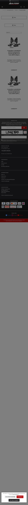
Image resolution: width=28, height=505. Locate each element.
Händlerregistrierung (15, 0)
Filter (15, 17)
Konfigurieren (19, 496)
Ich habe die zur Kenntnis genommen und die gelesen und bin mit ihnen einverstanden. (13, 140)
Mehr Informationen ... (16, 494)
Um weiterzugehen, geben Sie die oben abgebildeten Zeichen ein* (14, 135)
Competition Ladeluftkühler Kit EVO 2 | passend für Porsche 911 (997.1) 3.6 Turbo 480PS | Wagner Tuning (14, 53)
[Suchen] (21, 7)
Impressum (3, 177)
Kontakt (2, 164)
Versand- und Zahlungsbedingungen (8, 179)
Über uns (3, 174)
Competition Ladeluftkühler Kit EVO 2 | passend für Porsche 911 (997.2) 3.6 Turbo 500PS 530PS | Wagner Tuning (14, 91)
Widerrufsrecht (4, 163)
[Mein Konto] (24, 7)
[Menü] (2, 7)
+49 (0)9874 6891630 (5, 150)
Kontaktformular (9, 153)
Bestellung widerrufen (5, 166)
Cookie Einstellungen (5, 181)
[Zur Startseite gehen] (14, 4)
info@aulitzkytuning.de (8, 195)
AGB (3, 140)
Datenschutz (3, 176)
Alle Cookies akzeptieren (14, 500)
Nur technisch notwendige (10, 496)
